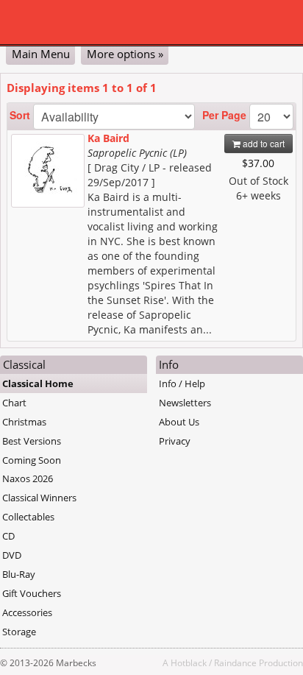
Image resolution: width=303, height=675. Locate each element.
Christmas (24, 421)
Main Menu (41, 53)
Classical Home (38, 383)
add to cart (262, 143)
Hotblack (189, 662)
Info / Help (182, 383)
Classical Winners (39, 497)
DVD (11, 555)
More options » (125, 53)
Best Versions (31, 441)
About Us (179, 421)
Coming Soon (31, 460)
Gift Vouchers (31, 593)
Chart (14, 402)
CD (8, 536)
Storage (19, 631)
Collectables (28, 516)
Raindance (235, 662)
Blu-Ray (18, 574)
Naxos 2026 (27, 478)
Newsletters (185, 402)
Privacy (174, 441)
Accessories (27, 612)
